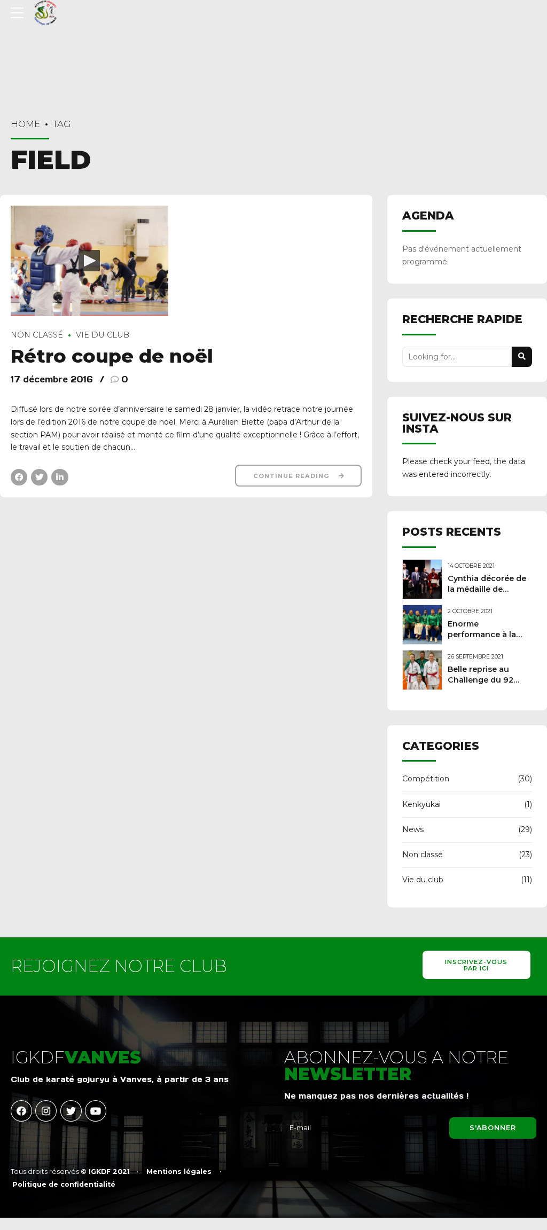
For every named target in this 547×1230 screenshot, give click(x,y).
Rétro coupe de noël (112, 355)
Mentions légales (179, 1172)
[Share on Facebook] (19, 477)
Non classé (37, 335)
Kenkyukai (421, 804)
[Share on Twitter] (39, 477)
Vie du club (102, 335)
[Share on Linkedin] (59, 477)
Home (25, 124)
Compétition (425, 779)
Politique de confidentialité (63, 1184)
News (413, 829)
